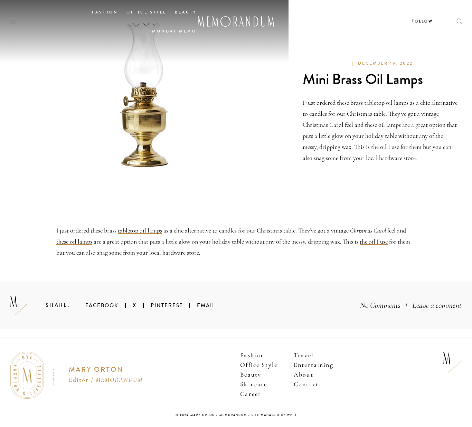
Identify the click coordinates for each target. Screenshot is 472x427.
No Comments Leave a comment (411, 305)
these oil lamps (74, 241)
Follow (422, 21)
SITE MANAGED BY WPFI (274, 415)
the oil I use (374, 241)
